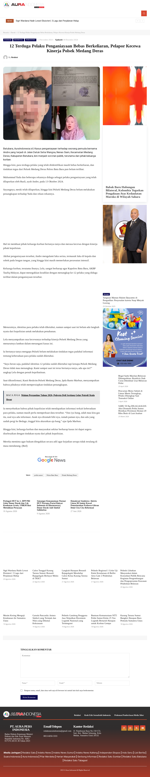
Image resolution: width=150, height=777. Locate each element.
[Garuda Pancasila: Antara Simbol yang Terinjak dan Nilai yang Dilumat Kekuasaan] (46, 603)
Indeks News (44, 752)
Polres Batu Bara (52, 475)
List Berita (139, 752)
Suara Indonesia (12, 756)
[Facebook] (124, 57)
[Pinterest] (137, 57)
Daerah (13, 32)
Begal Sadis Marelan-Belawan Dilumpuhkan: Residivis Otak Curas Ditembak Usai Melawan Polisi (132, 379)
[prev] (137, 21)
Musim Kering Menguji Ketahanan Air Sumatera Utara (14, 618)
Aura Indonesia (30, 756)
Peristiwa (30, 40)
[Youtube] (142, 728)
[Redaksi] (5, 57)
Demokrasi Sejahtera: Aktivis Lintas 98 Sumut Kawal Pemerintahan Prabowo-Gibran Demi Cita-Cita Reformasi (85, 504)
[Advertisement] (51, 220)
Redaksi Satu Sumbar (110, 756)
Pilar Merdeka (47, 756)
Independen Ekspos (110, 752)
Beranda (6, 32)
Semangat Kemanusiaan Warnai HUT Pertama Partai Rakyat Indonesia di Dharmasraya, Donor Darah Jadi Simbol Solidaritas (51, 505)
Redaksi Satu (29, 752)
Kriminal (18, 40)
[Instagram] (130, 728)
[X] (130, 57)
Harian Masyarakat (65, 756)
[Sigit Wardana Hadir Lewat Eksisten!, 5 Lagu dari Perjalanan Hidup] (16, 558)
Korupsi (106, 294)
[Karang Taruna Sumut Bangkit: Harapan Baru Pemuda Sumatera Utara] (133, 603)
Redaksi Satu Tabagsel (75, 760)
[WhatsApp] (144, 57)
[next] (142, 21)
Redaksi (14, 57)
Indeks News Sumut (63, 752)
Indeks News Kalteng (87, 752)
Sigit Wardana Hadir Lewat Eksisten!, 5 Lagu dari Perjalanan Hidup (15, 573)
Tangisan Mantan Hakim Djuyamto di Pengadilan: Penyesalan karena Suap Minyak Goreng (123, 300)
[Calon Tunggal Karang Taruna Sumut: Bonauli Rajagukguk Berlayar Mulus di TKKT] (46, 558)
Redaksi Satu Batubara (134, 756)
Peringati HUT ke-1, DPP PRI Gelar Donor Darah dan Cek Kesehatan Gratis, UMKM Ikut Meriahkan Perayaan (17, 504)
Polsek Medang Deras (69, 475)
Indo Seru (127, 752)
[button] (144, 13)
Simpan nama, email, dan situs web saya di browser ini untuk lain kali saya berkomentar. (59, 690)
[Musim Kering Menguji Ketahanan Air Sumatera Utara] (16, 603)
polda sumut (38, 475)
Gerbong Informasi (87, 756)
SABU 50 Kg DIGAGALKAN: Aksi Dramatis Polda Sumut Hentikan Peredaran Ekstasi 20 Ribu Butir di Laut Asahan (132, 409)
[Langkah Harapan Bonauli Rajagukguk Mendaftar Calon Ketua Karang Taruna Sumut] (75, 558)
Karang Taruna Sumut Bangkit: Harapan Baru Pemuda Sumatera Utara (131, 618)
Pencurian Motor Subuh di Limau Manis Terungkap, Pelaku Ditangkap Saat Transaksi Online (130, 394)
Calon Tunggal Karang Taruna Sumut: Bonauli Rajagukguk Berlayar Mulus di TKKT (55, 20)
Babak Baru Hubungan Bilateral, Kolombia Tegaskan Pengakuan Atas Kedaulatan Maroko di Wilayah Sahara (124, 191)
